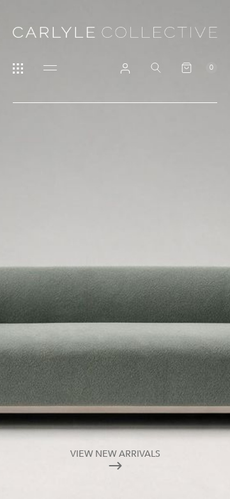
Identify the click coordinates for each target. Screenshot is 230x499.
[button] (199, 68)
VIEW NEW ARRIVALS (115, 454)
